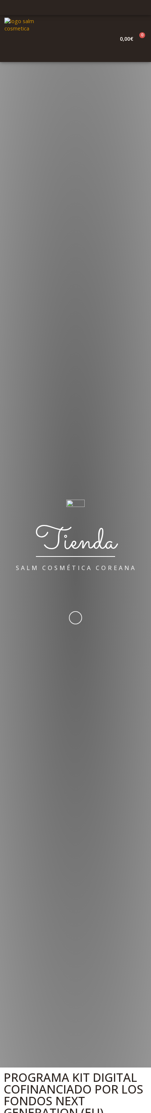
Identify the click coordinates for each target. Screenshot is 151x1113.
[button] (106, 38)
